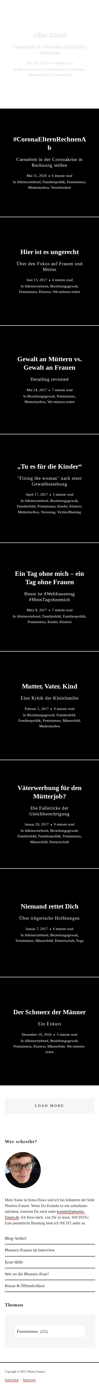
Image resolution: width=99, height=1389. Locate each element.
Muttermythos (38, 75)
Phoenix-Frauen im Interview (30, 1250)
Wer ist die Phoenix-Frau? (27, 1274)
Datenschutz (12, 1380)
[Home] (36, 25)
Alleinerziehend (29, 69)
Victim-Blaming (69, 512)
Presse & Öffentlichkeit (25, 1286)
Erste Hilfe (14, 1262)
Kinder (62, 506)
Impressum (29, 1380)
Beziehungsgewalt (64, 286)
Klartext (45, 292)
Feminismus (76, 69)
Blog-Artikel (15, 1238)
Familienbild (26, 506)
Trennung (48, 512)
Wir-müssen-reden (66, 292)
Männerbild (71, 720)
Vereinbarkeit (61, 75)
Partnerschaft (59, 842)
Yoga (80, 941)
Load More (49, 1106)
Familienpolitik (54, 69)
